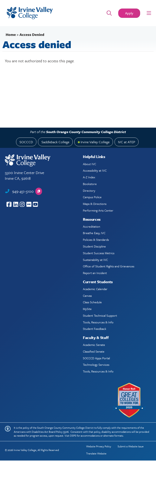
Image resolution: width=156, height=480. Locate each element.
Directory (89, 190)
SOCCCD (26, 141)
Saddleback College (55, 141)
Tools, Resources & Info (98, 322)
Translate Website (96, 453)
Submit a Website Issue (131, 446)
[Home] (49, 13)
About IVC (89, 164)
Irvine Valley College (95, 141)
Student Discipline (94, 246)
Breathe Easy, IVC (94, 233)
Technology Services (96, 364)
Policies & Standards (96, 239)
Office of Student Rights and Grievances (108, 266)
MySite (87, 309)
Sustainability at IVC (95, 259)
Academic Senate (94, 344)
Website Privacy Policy (98, 446)
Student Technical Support (100, 315)
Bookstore (90, 184)
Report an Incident (95, 273)
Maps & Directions (94, 203)
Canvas (87, 295)
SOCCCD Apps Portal (96, 358)
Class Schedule (92, 302)
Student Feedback (94, 328)
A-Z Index (89, 177)
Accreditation (91, 226)
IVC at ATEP (126, 141)
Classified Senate (93, 351)
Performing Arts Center (98, 210)
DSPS (73, 436)
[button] (149, 13)
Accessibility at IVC (95, 170)
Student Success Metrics (98, 253)
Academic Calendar (95, 289)
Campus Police (92, 197)
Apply (129, 13)
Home (11, 34)
